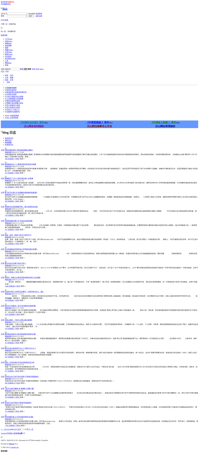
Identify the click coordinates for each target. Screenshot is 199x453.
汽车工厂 (16, 109)
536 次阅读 (9, 215)
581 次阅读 (9, 187)
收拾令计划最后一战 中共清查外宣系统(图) (20, 306)
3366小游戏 (19, 96)
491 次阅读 (9, 357)
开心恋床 (16, 107)
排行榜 (10, 58)
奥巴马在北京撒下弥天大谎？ (15, 263)
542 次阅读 (9, 244)
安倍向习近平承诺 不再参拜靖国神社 (18, 403)
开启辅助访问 (6, 4)
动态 (8, 41)
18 (18, 429)
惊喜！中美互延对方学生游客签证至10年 (19, 362)
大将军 (14, 94)
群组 (9, 54)
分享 (8, 52)
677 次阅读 (9, 371)
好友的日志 (9, 138)
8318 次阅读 (9, 314)
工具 (6, 61)
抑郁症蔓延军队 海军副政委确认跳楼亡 (19, 150)
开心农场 (16, 105)
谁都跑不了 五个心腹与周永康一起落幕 (19, 178)
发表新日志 (9, 144)
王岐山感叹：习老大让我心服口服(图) (18, 320)
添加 (6, 80)
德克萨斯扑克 (22, 92)
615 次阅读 (9, 173)
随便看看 (8, 142)
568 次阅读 (9, 300)
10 (5, 429)
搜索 (21, 69)
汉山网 (20, 433)
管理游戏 (15, 118)
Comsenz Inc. (14, 447)
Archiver (4, 433)
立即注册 (38, 16)
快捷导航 (4, 35)
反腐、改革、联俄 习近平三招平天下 (18, 235)
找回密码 (38, 13)
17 (16, 429)
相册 (9, 50)
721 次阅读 (9, 411)
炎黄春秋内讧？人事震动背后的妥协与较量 (20, 164)
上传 (6, 77)
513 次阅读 (9, 343)
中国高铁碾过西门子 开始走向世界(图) (19, 221)
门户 (8, 39)
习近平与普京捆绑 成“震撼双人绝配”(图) (19, 388)
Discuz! (11, 444)
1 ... (2, 429)
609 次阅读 (9, 201)
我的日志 (8, 140)
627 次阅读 (9, 272)
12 (8, 429)
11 (6, 429)
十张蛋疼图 (19, 99)
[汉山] (4, 9)
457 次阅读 (9, 229)
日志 (7, 71)
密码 (2, 16)
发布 (6, 75)
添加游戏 (15, 115)
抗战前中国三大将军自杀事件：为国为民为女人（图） (24, 292)
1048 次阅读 (9, 286)
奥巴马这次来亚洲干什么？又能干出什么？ (20, 348)
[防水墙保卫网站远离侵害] (24, 433)
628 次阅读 (9, 159)
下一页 (30, 429)
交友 (37, 69)
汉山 (2, 71)
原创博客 (8, 45)
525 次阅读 (9, 258)
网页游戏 (16, 101)
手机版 (9, 433)
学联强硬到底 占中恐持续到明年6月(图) (19, 417)
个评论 (16, 159)
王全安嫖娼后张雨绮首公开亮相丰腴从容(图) (21, 249)
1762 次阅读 (9, 425)
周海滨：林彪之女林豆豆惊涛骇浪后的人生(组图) (22, 277)
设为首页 (4, 2)
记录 (8, 82)
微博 (6, 48)
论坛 (8, 56)
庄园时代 (16, 112)
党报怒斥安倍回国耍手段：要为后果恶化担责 (21, 207)
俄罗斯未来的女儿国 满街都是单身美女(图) (20, 334)
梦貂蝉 (14, 88)
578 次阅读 (9, 397)
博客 (8, 43)
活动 (33, 69)
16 (15, 429)
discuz (41, 69)
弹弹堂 (14, 90)
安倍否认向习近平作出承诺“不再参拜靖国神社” (22, 376)
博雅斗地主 (19, 103)
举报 (6, 65)
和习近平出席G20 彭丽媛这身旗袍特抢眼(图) (21, 192)
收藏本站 (10, 2)
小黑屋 (14, 433)
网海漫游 (8, 152)
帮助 (8, 63)
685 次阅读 (9, 383)
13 (10, 429)
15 (13, 429)
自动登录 (31, 14)
